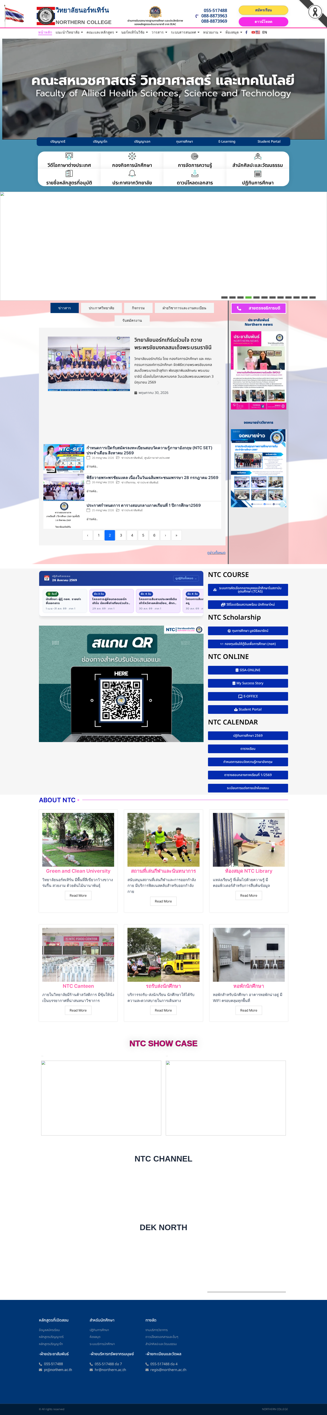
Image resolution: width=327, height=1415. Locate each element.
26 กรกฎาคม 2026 (103, 458)
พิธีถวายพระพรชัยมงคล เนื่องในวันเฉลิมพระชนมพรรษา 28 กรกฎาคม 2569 (152, 477)
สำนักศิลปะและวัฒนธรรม (257, 165)
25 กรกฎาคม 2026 (103, 510)
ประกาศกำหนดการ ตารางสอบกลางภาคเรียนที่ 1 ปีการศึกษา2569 (144, 505)
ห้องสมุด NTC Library (248, 871)
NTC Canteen (78, 986)
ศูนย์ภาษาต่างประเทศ (157, 457)
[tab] (64, 308)
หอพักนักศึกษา (248, 986)
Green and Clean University (78, 871)
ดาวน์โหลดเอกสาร (195, 183)
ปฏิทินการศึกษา (258, 183)
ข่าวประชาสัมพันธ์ (132, 457)
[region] (163, 246)
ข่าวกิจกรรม (128, 482)
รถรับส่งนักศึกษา (163, 986)
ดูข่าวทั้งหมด (216, 552)
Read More (78, 895)
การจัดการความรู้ (195, 165)
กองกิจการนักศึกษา (132, 165)
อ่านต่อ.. (92, 466)
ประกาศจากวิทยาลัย (132, 183)
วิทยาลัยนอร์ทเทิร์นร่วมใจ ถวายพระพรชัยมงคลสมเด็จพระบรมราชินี (173, 344)
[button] (5, 294)
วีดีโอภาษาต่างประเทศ (69, 165)
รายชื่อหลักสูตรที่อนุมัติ (69, 183)
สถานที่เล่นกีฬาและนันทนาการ (163, 871)
